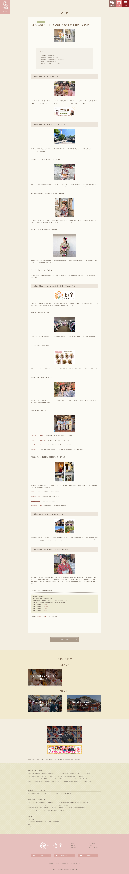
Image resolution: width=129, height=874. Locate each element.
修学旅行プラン (35, 449)
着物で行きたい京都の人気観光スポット (49, 61)
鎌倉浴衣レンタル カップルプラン (87, 805)
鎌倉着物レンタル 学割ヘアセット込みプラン (37, 802)
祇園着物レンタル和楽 (35, 492)
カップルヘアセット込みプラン (38, 445)
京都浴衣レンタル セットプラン (34, 784)
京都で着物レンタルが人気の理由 (48, 55)
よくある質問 (88, 855)
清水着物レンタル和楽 (35, 496)
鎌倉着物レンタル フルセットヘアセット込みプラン (38, 805)
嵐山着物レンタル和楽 (35, 501)
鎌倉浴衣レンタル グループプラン (71, 805)
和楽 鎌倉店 (36, 826)
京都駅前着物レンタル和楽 (36, 505)
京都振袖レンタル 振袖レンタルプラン (36, 781)
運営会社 (51, 863)
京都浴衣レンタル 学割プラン (56, 776)
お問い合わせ (64, 855)
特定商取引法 (65, 863)
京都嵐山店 (44, 608)
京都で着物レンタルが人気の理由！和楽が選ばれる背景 (52, 59)
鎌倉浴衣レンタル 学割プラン (57, 805)
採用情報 (57, 863)
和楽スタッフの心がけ (93, 847)
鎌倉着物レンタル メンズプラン (50, 807)
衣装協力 (90, 845)
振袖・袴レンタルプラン (49, 793)
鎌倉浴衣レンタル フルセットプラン (35, 807)
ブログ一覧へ (64, 640)
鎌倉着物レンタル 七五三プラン (66, 810)
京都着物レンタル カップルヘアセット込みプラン (58, 773)
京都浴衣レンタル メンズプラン (90, 781)
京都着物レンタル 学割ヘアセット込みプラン (37, 773)
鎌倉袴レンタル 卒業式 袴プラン (34, 810)
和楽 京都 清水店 (39, 821)
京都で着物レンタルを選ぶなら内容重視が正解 (50, 63)
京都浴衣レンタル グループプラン (86, 776)
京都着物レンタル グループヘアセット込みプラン (80, 773)
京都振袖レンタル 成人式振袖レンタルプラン (72, 781)
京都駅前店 (44, 610)
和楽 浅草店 (30, 826)
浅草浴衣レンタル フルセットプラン (35, 793)
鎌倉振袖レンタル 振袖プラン (80, 807)
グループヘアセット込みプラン (38, 440)
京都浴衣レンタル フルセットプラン (35, 778)
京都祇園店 (44, 604)
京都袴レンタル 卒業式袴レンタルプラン (53, 781)
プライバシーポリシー (75, 863)
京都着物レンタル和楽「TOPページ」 (65, 115)
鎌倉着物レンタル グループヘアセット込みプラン (80, 802)
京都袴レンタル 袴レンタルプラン (81, 778)
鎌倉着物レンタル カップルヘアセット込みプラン (58, 802)
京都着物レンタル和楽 (41, 616)
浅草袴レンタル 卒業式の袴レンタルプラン (65, 793)
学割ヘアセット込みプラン (37, 435)
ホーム (72, 843)
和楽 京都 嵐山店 (48, 821)
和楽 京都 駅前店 (56, 821)
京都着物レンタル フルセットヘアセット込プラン (38, 776)
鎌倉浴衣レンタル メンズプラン (65, 807)
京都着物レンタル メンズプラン (65, 778)
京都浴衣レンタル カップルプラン (70, 776)
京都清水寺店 (45, 606)
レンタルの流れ (92, 843)
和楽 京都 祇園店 (31, 821)
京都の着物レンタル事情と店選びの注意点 (49, 57)
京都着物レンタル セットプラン (50, 778)
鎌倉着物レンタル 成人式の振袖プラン (51, 810)
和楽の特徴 (73, 847)
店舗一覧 (73, 845)
